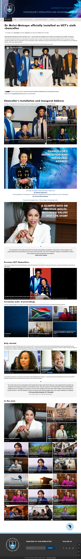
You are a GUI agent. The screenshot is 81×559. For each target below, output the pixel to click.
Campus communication (47, 367)
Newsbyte (7, 452)
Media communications (41, 19)
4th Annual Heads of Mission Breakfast (39, 517)
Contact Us (61, 19)
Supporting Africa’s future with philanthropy (16, 501)
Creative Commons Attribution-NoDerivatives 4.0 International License (41, 91)
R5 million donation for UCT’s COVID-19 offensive (63, 500)
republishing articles (17, 93)
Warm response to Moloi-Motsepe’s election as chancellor (19, 370)
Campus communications (25, 19)
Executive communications (11, 466)
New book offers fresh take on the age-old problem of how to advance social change (61, 418)
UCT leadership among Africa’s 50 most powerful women (15, 516)
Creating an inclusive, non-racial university (64, 469)
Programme (8, 333)
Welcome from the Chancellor (12, 438)
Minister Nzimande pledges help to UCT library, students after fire (63, 453)
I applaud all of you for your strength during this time (39, 500)
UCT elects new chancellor (47, 369)
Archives (52, 19)
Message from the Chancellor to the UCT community (60, 438)
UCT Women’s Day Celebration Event (14, 485)
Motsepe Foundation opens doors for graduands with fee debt (61, 140)
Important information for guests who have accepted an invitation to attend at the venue (64, 332)
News (15, 19)
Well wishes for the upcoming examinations (40, 469)
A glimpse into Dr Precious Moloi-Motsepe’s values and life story (54, 210)
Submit (50, 548)
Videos (6, 137)
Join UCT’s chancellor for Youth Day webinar (16, 454)
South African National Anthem (37, 317)
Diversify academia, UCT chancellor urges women (39, 485)
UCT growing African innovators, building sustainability (64, 516)
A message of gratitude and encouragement (12, 469)
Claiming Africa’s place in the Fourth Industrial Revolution (38, 453)
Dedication (56, 317)
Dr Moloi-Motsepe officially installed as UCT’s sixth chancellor (60, 120)
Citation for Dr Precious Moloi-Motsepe (39, 333)
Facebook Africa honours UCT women (62, 485)
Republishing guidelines (51, 557)
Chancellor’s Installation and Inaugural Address (54, 156)
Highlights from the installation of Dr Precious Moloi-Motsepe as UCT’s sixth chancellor (24, 140)
